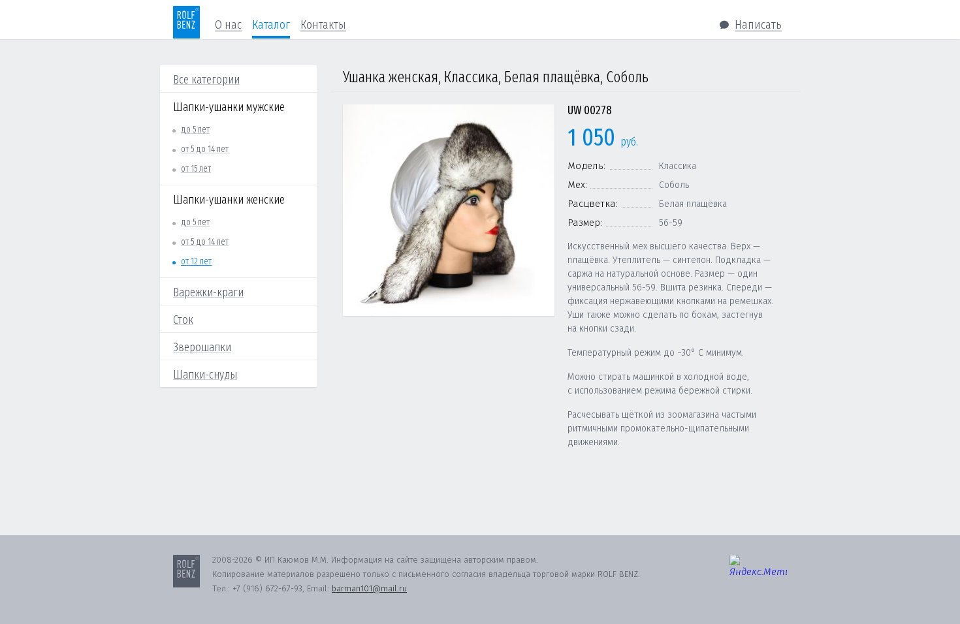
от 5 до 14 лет (205, 149)
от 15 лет (196, 168)
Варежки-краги (208, 292)
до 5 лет (195, 129)
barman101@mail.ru (369, 588)
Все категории (206, 79)
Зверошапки (202, 347)
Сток (183, 320)
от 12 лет (196, 261)
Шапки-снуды (205, 374)
